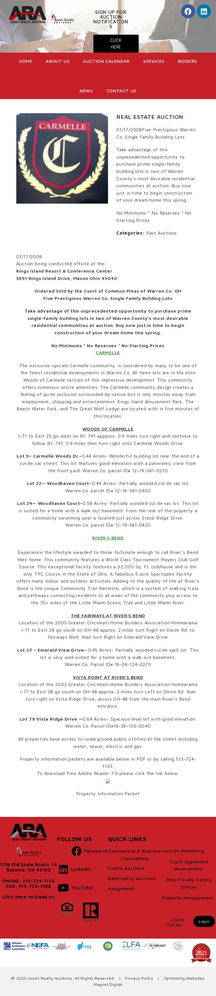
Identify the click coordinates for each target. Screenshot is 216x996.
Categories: (130, 232)
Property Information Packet (108, 793)
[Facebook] (188, 11)
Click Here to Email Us (29, 896)
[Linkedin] (204, 11)
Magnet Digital (108, 984)
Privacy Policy (139, 978)
